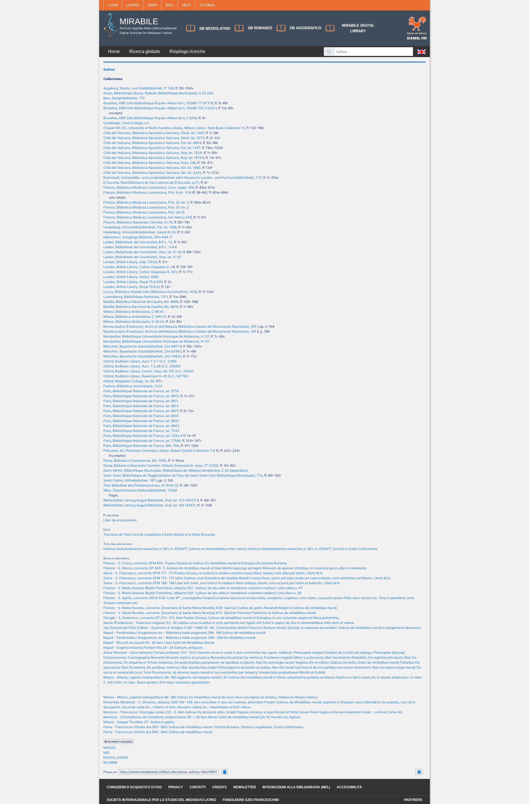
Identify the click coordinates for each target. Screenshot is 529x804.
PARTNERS (413, 800)
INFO (169, 5)
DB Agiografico (305, 28)
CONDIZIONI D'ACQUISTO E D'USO (134, 787)
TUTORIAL (207, 5)
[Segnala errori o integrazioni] (419, 772)
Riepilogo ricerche (187, 51)
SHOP (152, 5)
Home (114, 51)
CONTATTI (198, 787)
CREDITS (219, 787)
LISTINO (132, 5)
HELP (186, 5)
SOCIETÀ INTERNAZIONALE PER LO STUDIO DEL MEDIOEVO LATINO (161, 800)
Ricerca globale (144, 51)
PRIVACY (175, 787)
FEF (424, 38)
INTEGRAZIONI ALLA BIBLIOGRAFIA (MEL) (296, 787)
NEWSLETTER (244, 787)
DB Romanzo (260, 28)
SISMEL (414, 38)
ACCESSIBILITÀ (349, 787)
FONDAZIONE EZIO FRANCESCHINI (251, 800)
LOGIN (113, 5)
